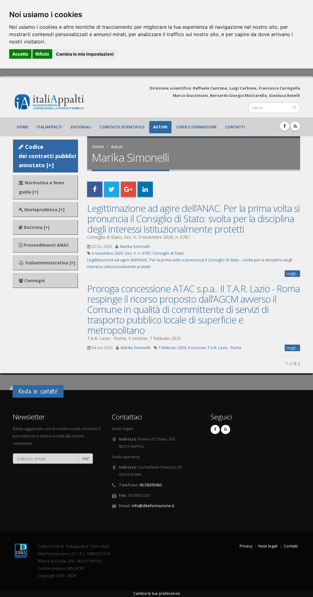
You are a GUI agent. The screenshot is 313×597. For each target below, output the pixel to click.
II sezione (197, 347)
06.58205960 (150, 485)
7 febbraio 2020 (172, 347)
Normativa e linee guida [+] (41, 187)
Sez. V (130, 253)
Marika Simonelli (135, 246)
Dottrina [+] (36, 227)
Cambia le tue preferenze (156, 593)
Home (22, 127)
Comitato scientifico (122, 127)
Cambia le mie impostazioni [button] (85, 54)
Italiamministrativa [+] (49, 263)
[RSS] (295, 126)
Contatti (235, 127)
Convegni (34, 280)
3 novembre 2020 (107, 253)
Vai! (85, 458)
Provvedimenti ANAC (45, 245)
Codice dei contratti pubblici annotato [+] (47, 156)
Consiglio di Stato (168, 253)
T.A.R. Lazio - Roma (224, 347)
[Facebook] (284, 126)
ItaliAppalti (49, 127)
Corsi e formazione (196, 127)
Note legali (268, 546)
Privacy (246, 546)
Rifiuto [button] (42, 54)
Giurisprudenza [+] (43, 209)
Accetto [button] (20, 54)
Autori (160, 127)
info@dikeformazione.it (153, 505)
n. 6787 (144, 253)
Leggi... (292, 273)
